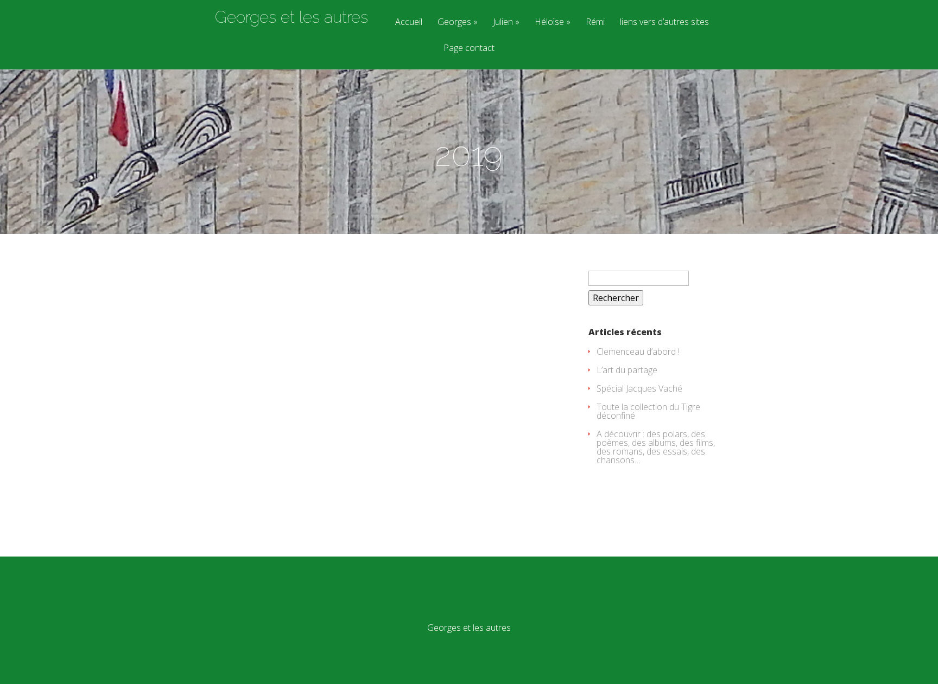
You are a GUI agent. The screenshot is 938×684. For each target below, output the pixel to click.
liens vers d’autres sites (664, 22)
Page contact (469, 48)
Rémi (595, 22)
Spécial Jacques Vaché (639, 388)
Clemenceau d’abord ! (638, 351)
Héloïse (549, 22)
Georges (454, 22)
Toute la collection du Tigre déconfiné (648, 411)
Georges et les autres (291, 17)
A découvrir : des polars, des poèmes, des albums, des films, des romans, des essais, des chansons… (656, 447)
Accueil (408, 22)
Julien (503, 22)
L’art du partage (627, 370)
